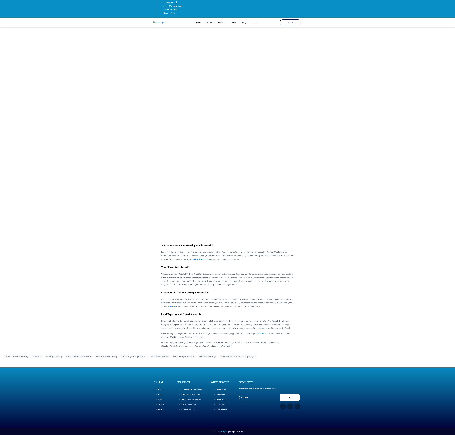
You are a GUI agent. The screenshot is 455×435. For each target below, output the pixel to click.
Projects (233, 22)
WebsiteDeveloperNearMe (159, 357)
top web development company (106, 357)
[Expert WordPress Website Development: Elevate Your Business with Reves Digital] (227, 125)
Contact (255, 22)
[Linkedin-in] (298, 8)
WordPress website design (207, 357)
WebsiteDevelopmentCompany (183, 357)
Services (220, 22)
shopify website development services (79, 357)
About (209, 22)
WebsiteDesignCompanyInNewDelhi (134, 357)
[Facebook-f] (284, 8)
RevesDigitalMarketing (54, 357)
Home (198, 22)
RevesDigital (37, 357)
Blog (244, 22)
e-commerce (172, 306)
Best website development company (16, 357)
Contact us (262, 334)
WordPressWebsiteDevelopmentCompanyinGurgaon (238, 357)
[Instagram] (291, 8)
